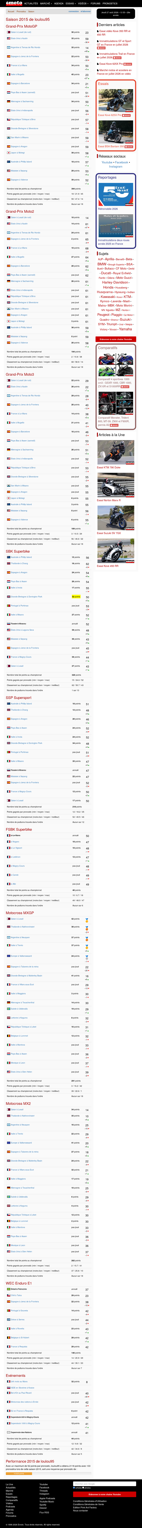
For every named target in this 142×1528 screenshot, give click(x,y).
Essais (103, 83)
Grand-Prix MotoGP (21, 26)
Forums (95, 3)
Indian (131, 292)
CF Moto (121, 268)
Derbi (131, 268)
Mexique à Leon (18, 1062)
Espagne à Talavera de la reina (24, 966)
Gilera (110, 277)
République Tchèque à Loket (23, 1026)
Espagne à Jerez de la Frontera (25, 56)
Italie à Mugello (17, 74)
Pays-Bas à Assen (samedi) (23, 92)
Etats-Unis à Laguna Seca (22, 629)
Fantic (102, 277)
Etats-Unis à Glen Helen (21, 1071)
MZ (118, 309)
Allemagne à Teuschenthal (22, 1002)
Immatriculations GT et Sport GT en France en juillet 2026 (114, 42)
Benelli (120, 259)
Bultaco (109, 268)
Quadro (104, 319)
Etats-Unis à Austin (19, 38)
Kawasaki (108, 296)
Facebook (121, 162)
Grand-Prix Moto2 (20, 211)
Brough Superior (116, 264)
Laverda (116, 301)
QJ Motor (128, 314)
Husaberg (121, 287)
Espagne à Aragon (19, 146)
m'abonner (86, 11)
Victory (103, 329)
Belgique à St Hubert (20, 1337)
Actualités (31, 3)
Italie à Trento (17, 945)
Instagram (115, 166)
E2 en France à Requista (22, 1410)
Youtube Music (47, 1501)
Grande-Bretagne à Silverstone (24, 128)
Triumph (111, 324)
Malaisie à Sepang (19, 170)
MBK (111, 305)
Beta (129, 259)
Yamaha (125, 328)
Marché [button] (45, 3)
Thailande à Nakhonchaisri (22, 926)
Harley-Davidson (115, 281)
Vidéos (9, 1503)
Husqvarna (105, 291)
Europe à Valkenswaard (21, 955)
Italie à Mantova (18, 1044)
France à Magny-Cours (21, 656)
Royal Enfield (122, 273)
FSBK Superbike (19, 829)
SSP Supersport (18, 697)
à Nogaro (15, 841)
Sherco (114, 319)
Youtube (107, 162)
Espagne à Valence (19, 179)
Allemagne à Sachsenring (22, 101)
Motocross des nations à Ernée (24, 1401)
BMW (101, 263)
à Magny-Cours (18, 865)
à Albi (13, 883)
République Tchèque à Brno (23, 119)
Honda (108, 286)
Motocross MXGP (20, 912)
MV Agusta (108, 310)
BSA (129, 264)
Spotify (43, 1504)
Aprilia (109, 258)
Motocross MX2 (18, 1103)
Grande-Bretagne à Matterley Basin (26, 975)
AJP (100, 259)
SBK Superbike (18, 551)
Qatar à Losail (17, 665)
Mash (126, 301)
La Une (9, 1484)
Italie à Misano (17, 614)
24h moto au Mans (19, 1381)
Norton (125, 310)
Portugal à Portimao (19, 605)
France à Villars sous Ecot (22, 984)
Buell (100, 268)
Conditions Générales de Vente (88, 1504)
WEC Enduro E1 (19, 1283)
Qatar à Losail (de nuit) (21, 32)
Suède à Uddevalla (19, 1008)
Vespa (128, 324)
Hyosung (120, 292)
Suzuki (125, 319)
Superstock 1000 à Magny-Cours (25, 1423)
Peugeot (103, 314)
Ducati (106, 272)
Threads (44, 1490)
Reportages (107, 177)
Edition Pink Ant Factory (85, 1507)
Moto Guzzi (124, 277)
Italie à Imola (16, 587)
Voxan (113, 329)
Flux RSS (44, 1512)
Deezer (43, 1507)
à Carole (14, 874)
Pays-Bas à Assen (19, 581)
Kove (119, 297)
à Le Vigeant (16, 847)
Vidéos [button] (82, 3)
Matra (102, 305)
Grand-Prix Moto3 (20, 374)
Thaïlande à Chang (19, 563)
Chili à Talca (16, 1295)
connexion (74, 11)
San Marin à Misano (20, 137)
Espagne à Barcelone (20, 83)
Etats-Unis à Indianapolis (22, 110)
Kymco (104, 301)
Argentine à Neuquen (20, 937)
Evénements (15, 1375)
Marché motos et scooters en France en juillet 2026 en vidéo (114, 71)
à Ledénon (15, 856)
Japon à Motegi (18, 152)
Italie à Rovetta (17, 1328)
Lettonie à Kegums (19, 1017)
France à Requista (19, 1346)
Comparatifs (107, 347)
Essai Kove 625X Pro (111, 63)
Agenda (59, 3)
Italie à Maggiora (18, 993)
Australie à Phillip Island (21, 161)
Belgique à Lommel (19, 1035)
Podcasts (10, 1506)
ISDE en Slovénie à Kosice (22, 1387)
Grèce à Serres (17, 1319)
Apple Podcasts (47, 1498)
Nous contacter (80, 1510)
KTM (127, 296)
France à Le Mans (19, 65)
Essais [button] (70, 3)
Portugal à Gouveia (19, 1310)
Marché (9, 1490)
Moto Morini (124, 305)
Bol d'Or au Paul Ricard (21, 1392)
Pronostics (110, 3)
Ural (121, 324)
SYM (101, 324)
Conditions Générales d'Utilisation (90, 1501)
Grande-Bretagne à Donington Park (26, 596)
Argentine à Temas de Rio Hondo (25, 47)
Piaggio (116, 314)
